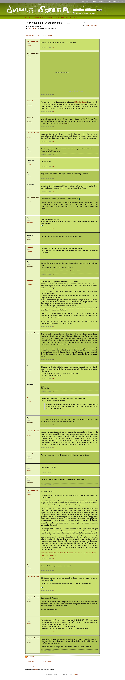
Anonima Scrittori (52, 17)
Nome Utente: (77, 8)
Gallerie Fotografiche (113, 1)
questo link (66, 123)
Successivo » (49, 35)
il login (36, 669)
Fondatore (29, 105)
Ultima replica (32, 28)
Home (82, 1)
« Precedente (30, 35)
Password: (88, 8)
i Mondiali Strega (80, 102)
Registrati (76, 7)
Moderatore (30, 222)
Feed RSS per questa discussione (37, 657)
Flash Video (78, 91)
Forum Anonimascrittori (34, 17)
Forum (88, 1)
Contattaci (102, 1)
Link (122, 1)
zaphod (30, 101)
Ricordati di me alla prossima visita (85, 13)
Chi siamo (94, 1)
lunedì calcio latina (91, 26)
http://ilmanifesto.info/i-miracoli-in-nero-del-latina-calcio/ (61, 271)
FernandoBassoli (33, 41)
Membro (29, 45)
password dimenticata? (90, 7)
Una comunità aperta (69, 17)
